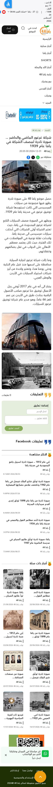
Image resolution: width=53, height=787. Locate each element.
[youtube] (4, 11)
